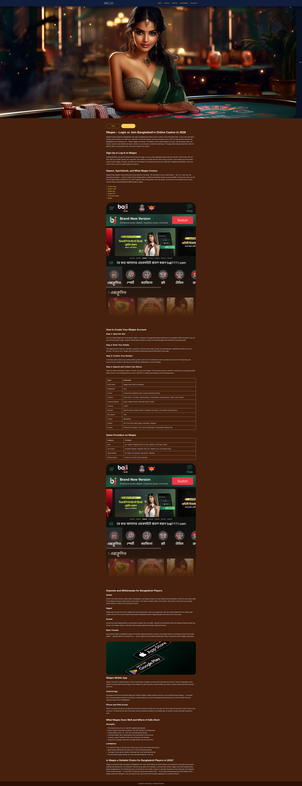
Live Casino (193, 3)
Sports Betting (184, 3)
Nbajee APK (111, 193)
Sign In (160, 3)
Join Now (167, 3)
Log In (113, 126)
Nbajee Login (112, 189)
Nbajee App (111, 191)
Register (128, 126)
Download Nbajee (113, 196)
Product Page (112, 186)
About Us (174, 3)
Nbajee (110, 198)
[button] (2, 62)
